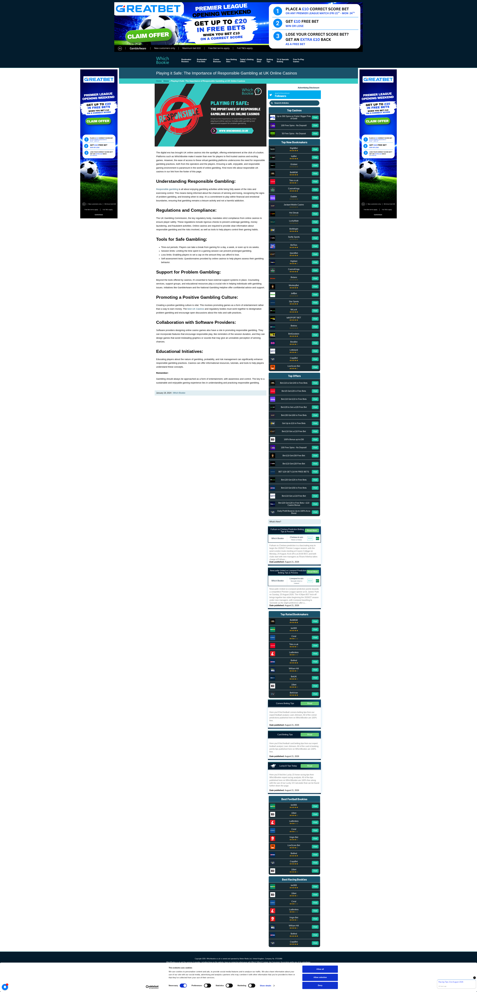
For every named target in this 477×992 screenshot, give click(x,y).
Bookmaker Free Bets (202, 60)
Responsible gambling (167, 189)
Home (158, 81)
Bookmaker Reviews (186, 60)
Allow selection (320, 977)
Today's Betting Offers (247, 60)
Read (309, 703)
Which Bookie (179, 393)
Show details (265, 986)
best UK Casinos (195, 309)
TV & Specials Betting (283, 60)
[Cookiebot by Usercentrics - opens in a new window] (152, 987)
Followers (282, 94)
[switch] (207, 986)
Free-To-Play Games (298, 60)
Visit (315, 117)
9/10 (310, 538)
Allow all (320, 969)
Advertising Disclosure (308, 88)
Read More (312, 530)
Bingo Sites (259, 60)
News (166, 81)
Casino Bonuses (217, 60)
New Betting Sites (231, 60)
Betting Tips (270, 60)
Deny (320, 985)
